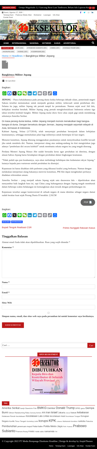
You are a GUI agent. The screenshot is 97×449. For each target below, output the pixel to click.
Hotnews (46, 43)
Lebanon (59, 421)
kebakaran (83, 412)
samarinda (49, 431)
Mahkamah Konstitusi (70, 421)
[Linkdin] (92, 12)
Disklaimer (37, 15)
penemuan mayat (24, 426)
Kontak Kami (8, 17)
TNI (56, 431)
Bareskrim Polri (31, 408)
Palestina (89, 421)
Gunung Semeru (35, 413)
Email (5, 292)
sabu (42, 431)
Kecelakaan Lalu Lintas (37, 416)
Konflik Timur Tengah (17, 421)
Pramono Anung (22, 431)
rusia (37, 431)
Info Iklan (56, 15)
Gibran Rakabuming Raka (19, 413)
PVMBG (31, 431)
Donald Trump (65, 408)
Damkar (51, 408)
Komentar (8, 247)
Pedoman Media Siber (24, 15)
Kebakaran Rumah (8, 416)
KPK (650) (20, 48)
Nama (5, 282)
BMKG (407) (55, 48)
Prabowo (69, 426)
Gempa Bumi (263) (38, 51)
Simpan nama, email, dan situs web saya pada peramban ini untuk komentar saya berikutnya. (48, 316)
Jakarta (61, 412)
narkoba (81, 421)
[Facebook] (81, 12)
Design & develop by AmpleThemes (76, 441)
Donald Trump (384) (71, 48)
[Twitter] (85, 12)
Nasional (34, 43)
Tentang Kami (8, 15)
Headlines (6, 221)
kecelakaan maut (57, 416)
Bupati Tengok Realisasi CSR (17, 227)
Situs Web (7, 302)
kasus (73, 412)
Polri (64, 426)
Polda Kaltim (37, 426)
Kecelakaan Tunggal (73, 416)
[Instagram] (89, 12)
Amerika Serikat (11, 408)
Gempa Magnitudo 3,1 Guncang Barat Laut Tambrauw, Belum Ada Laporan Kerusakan (57, 7)
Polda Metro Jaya (53, 426)
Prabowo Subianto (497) (37, 48)
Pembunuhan (9, 426)
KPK (52, 420)
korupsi (43, 421)
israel (54, 412)
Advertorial (69, 43)
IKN (43, 413)
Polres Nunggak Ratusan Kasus (79, 228)
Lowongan (47, 15)
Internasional (19, 43)
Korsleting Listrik (32, 421)
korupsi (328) (9, 51)
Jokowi (68, 413)
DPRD (77, 408)
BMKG (42, 408)
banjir (22, 408)
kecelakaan (20, 416)
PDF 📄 (88, 202)
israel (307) (23, 51)
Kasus (57, 43)
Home (6, 43)
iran (48, 412)
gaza (83, 408)
